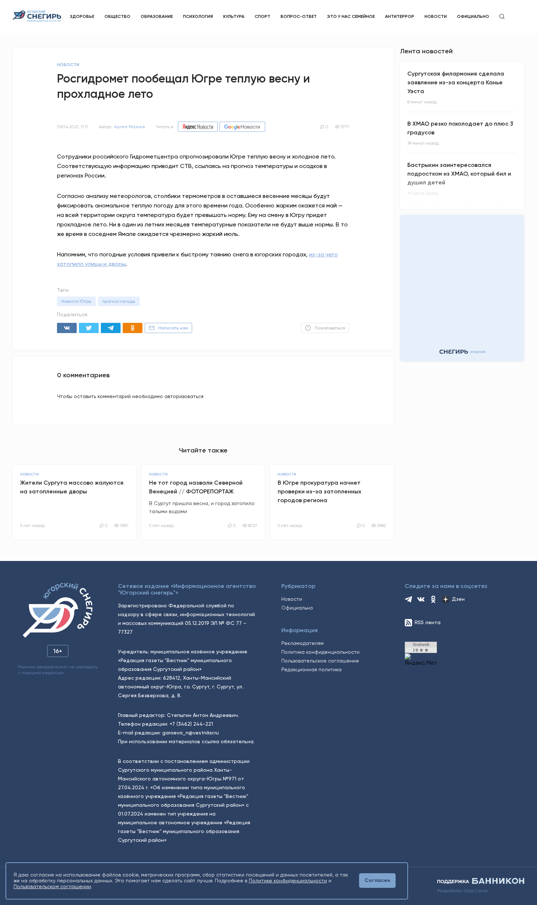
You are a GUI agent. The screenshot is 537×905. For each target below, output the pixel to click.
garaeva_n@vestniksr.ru (190, 733)
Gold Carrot (476, 890)
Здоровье (82, 16)
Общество (117, 16)
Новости (435, 16)
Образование (157, 16)
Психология (198, 16)
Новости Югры (76, 301)
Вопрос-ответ (299, 16)
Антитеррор (399, 16)
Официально (473, 16)
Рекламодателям (302, 643)
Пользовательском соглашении (52, 886)
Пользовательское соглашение (320, 661)
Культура (233, 16)
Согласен (377, 880)
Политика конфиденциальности (320, 652)
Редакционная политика (311, 669)
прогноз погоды (118, 301)
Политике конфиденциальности (288, 880)
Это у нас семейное (351, 16)
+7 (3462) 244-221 (191, 724)
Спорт (262, 16)
